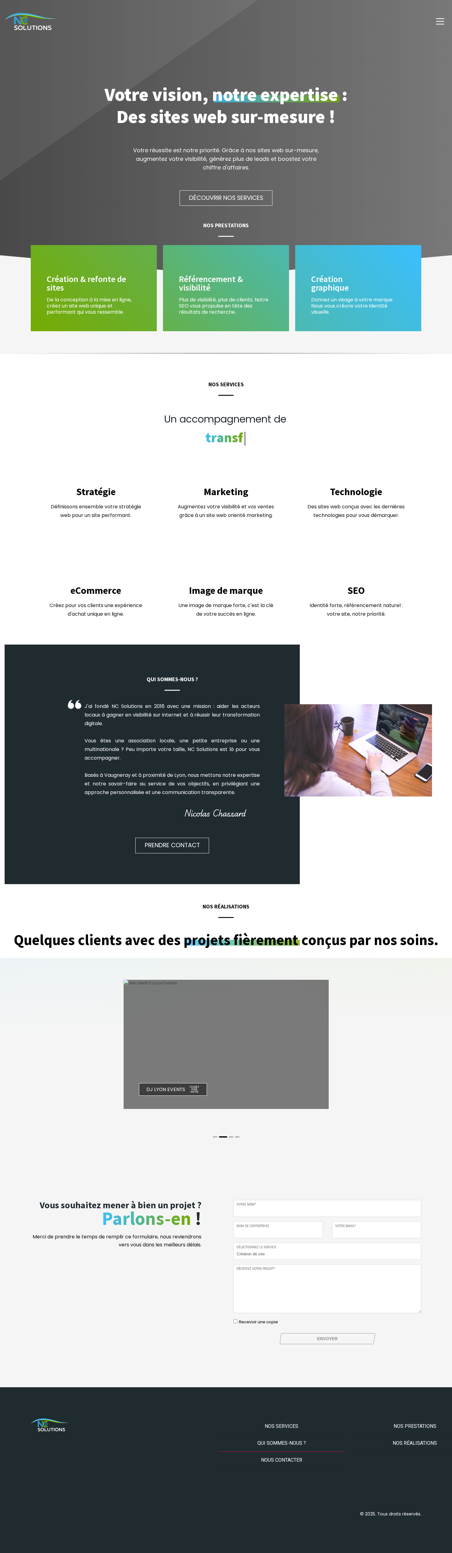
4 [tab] (237, 1137)
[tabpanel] (226, 1044)
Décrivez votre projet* (255, 1268)
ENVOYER (327, 1338)
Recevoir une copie (258, 1322)
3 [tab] (231, 1137)
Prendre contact (172, 845)
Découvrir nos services (226, 198)
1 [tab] (215, 1137)
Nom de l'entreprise (252, 1226)
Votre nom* (246, 1204)
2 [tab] (223, 1137)
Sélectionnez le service (256, 1247)
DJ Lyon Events (165, 1089)
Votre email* (345, 1226)
